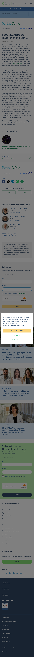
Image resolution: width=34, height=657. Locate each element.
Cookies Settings (17, 339)
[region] (17, 328)
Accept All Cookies (17, 330)
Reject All (17, 335)
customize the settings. (17, 325)
